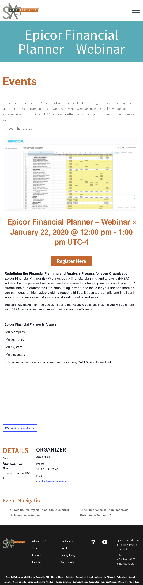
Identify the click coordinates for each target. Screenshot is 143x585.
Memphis (7, 582)
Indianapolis (100, 577)
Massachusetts (125, 582)
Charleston (77, 582)
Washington (94, 582)
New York (114, 582)
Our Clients (67, 541)
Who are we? (39, 541)
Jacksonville (39, 582)
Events (64, 548)
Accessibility (67, 562)
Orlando (9, 577)
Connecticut (81, 577)
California (104, 582)
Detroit (90, 577)
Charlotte (50, 582)
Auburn (17, 577)
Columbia (67, 582)
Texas (85, 582)
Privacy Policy (68, 555)
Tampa (30, 582)
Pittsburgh (111, 577)
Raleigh (59, 582)
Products (37, 555)
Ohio (48, 577)
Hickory (31, 577)
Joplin (24, 577)
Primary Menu (136, 11)
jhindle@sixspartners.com (51, 481)
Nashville (132, 577)
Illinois (54, 577)
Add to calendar (20, 428)
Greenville (40, 577)
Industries (37, 562)
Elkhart (61, 577)
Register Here (71, 261)
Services (36, 548)
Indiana (136, 582)
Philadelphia (122, 577)
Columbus (70, 577)
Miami (15, 582)
